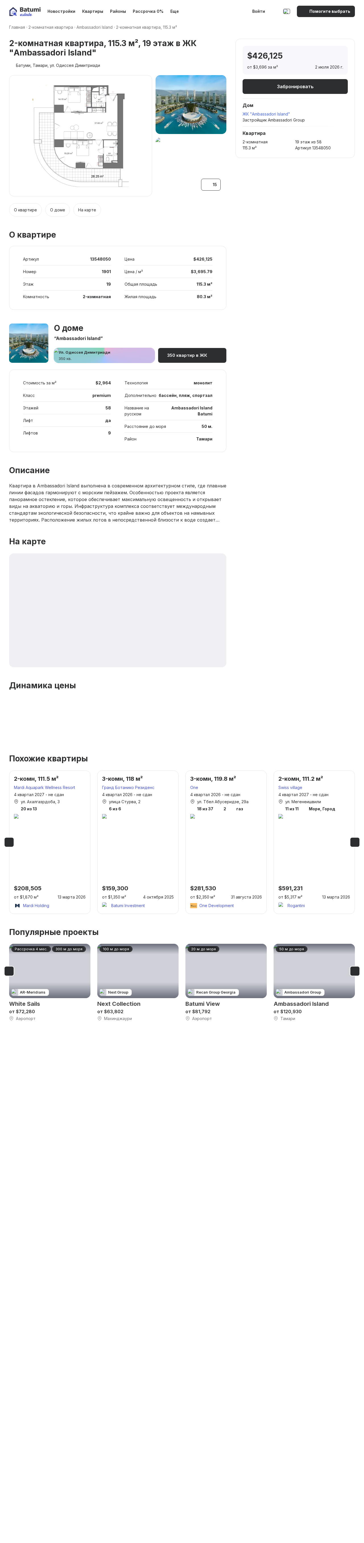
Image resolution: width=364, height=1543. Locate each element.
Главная (17, 27)
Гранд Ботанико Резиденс (128, 787)
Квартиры (92, 11)
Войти (258, 11)
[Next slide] (355, 842)
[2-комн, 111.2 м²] (314, 842)
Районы (118, 11)
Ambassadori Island (94, 27)
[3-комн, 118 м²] (138, 842)
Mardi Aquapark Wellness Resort (44, 787)
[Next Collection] (138, 982)
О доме (57, 209)
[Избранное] (275, 11)
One (194, 787)
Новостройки (61, 11)
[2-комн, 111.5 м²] (49, 842)
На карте (87, 209)
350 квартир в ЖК (187, 355)
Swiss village (290, 787)
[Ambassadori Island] (314, 982)
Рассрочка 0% (148, 11)
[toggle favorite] (314, 56)
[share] (338, 56)
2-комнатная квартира (50, 27)
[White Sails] (49, 982)
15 (215, 184)
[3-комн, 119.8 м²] (226, 842)
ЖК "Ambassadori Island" (266, 114)
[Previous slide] (9, 842)
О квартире (25, 209)
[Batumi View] (226, 982)
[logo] (25, 11)
